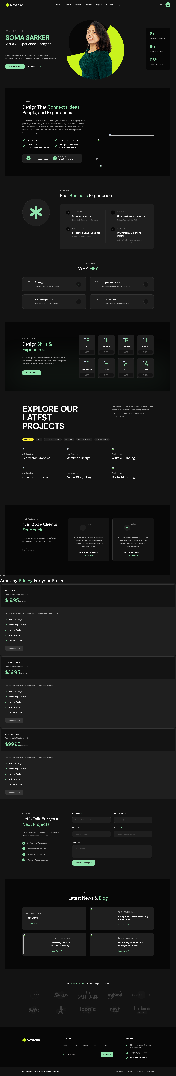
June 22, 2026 (35, 913)
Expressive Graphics (36, 458)
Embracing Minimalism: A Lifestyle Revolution (130, 944)
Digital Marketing (123, 477)
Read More (30, 923)
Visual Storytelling (79, 477)
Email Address (120, 814)
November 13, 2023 (129, 912)
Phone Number (79, 828)
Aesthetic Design (78, 458)
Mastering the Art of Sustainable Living (61, 944)
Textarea (76, 842)
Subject (118, 828)
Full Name (77, 814)
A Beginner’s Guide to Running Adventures (133, 918)
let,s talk (158, 5)
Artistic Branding (123, 458)
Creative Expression (36, 477)
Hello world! (32, 917)
